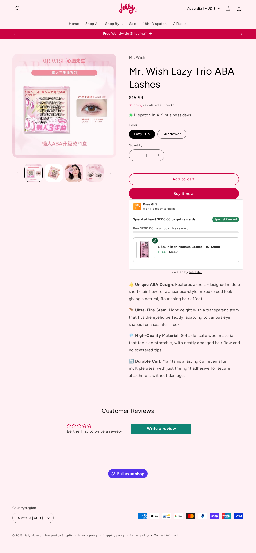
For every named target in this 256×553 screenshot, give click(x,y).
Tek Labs (195, 272)
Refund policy (139, 535)
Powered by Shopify (59, 535)
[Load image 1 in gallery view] (33, 173)
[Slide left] (18, 172)
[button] (18, 8)
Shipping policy (114, 535)
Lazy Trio (142, 134)
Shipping (135, 105)
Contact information (168, 535)
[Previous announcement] (14, 34)
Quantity (135, 145)
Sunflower (172, 134)
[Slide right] (111, 172)
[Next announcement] (241, 34)
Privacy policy (88, 535)
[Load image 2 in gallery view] (54, 173)
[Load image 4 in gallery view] (95, 173)
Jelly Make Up (34, 535)
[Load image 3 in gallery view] (74, 173)
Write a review (161, 428)
